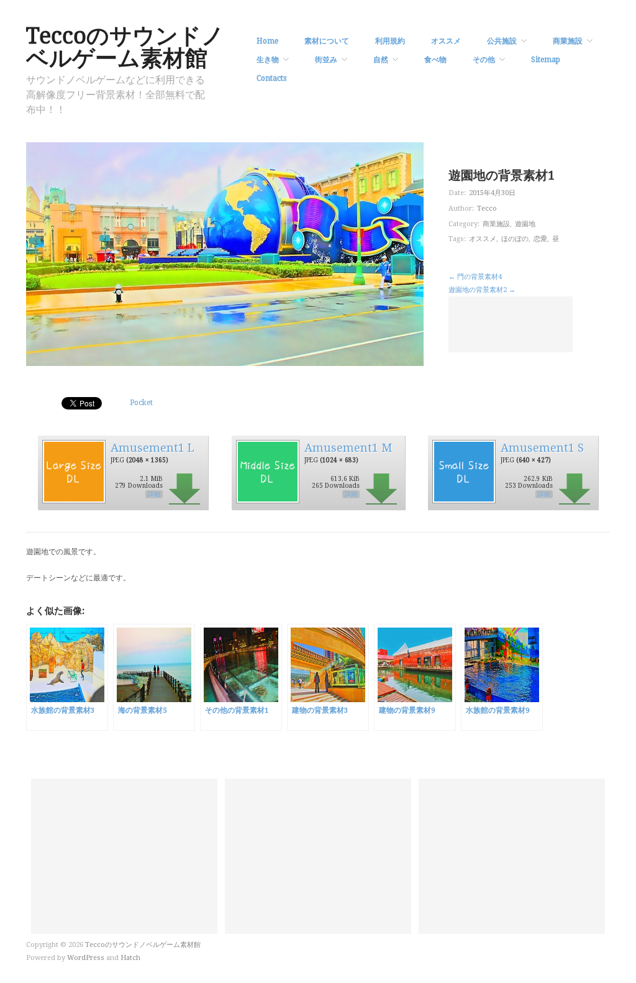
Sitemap (545, 59)
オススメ (446, 41)
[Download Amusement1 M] (267, 471)
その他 (484, 59)
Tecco (487, 208)
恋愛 (540, 239)
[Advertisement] (510, 324)
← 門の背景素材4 (475, 277)
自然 (380, 59)
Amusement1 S (542, 447)
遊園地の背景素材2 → (482, 290)
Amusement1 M (348, 447)
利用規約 (390, 41)
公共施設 (502, 41)
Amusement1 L (152, 447)
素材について (326, 41)
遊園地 (525, 224)
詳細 (154, 494)
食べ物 (435, 59)
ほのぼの (515, 239)
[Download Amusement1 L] (73, 471)
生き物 (268, 59)
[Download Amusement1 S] (463, 471)
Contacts (271, 78)
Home (267, 41)
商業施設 (568, 41)
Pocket (141, 402)
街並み (326, 59)
